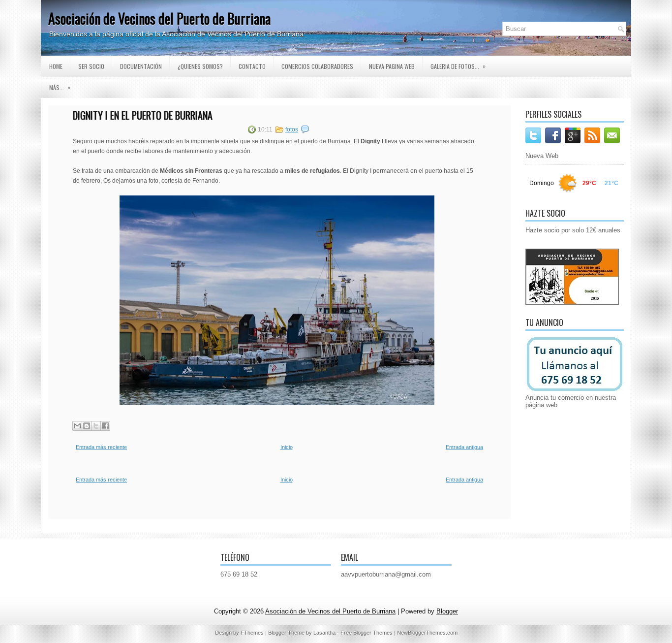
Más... (59, 87)
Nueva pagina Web (392, 66)
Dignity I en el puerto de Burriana (143, 115)
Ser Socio (91, 66)
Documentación (141, 66)
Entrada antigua (464, 447)
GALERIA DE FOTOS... (458, 66)
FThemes (252, 633)
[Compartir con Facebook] (105, 426)
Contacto (252, 66)
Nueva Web (541, 156)
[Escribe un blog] (87, 426)
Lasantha (324, 633)
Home (55, 66)
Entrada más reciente (101, 447)
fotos (291, 129)
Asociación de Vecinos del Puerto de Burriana (159, 18)
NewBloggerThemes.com (427, 633)
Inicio (286, 447)
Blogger (447, 611)
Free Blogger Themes (366, 633)
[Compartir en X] (96, 426)
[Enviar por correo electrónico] (77, 426)
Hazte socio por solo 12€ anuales (572, 230)
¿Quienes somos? (200, 66)
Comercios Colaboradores (317, 66)
